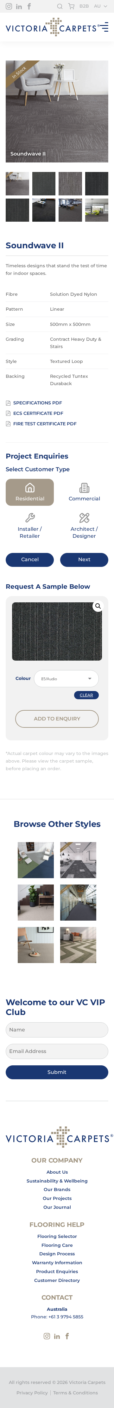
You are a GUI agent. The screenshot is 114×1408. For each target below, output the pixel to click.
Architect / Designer (84, 532)
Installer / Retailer (30, 532)
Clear (86, 695)
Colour (23, 678)
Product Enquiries (57, 1271)
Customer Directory (57, 1280)
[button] (98, 606)
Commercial (84, 499)
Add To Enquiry (57, 719)
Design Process (57, 1254)
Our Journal (57, 1207)
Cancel (30, 559)
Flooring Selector (57, 1236)
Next (84, 559)
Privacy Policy (32, 1393)
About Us (57, 1172)
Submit (57, 1072)
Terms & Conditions (75, 1393)
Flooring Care (57, 1245)
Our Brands (57, 1189)
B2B (84, 6)
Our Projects (57, 1198)
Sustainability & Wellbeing (57, 1181)
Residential (30, 499)
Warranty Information (57, 1262)
